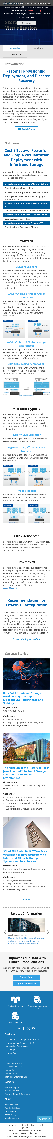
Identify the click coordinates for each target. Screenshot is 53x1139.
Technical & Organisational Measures (25, 1130)
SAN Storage (10, 1049)
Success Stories (15, 54)
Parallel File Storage (13, 1063)
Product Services (12, 1090)
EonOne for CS (11, 1073)
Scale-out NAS (11, 1053)
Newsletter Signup (13, 1118)
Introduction (15, 48)
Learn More (8, 587)
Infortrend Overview (13, 1104)
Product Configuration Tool (27, 639)
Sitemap (33, 1133)
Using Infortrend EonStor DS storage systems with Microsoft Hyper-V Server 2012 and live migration (26, 941)
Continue (26, 22)
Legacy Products (20, 1133)
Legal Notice (25, 1128)
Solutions (38, 48)
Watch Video (28, 128)
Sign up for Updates (26, 983)
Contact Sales (26, 977)
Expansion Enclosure (13, 1067)
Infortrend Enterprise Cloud (17, 1077)
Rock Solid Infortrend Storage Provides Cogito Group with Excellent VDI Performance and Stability (23, 698)
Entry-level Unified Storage (16, 1046)
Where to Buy (10, 1114)
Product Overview (16, 1006)
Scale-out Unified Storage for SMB (19, 1043)
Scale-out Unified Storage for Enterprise (22, 1039)
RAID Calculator (16, 1022)
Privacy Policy (34, 10)
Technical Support (12, 1087)
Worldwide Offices (12, 1108)
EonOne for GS (11, 1070)
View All (27, 899)
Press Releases (11, 1111)
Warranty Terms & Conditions (17, 1094)
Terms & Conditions (17, 1125)
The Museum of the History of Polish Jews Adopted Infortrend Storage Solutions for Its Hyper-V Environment (26, 773)
